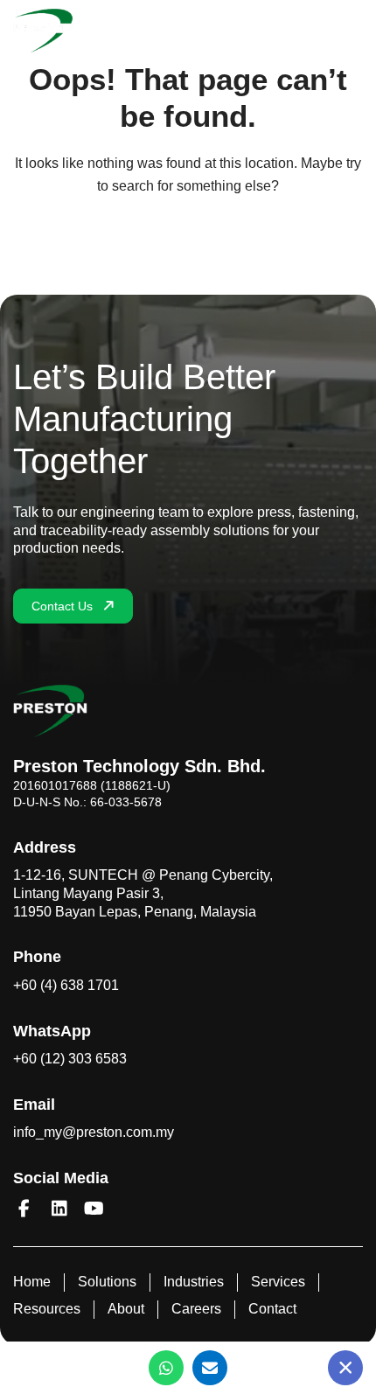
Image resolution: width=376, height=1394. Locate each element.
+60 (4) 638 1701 (66, 985)
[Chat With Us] (345, 1367)
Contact (272, 1308)
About (126, 1308)
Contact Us (62, 606)
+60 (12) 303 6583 (70, 1058)
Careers (196, 1308)
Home (32, 1281)
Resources (46, 1308)
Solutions (107, 1281)
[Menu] (355, 30)
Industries (194, 1281)
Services (278, 1281)
